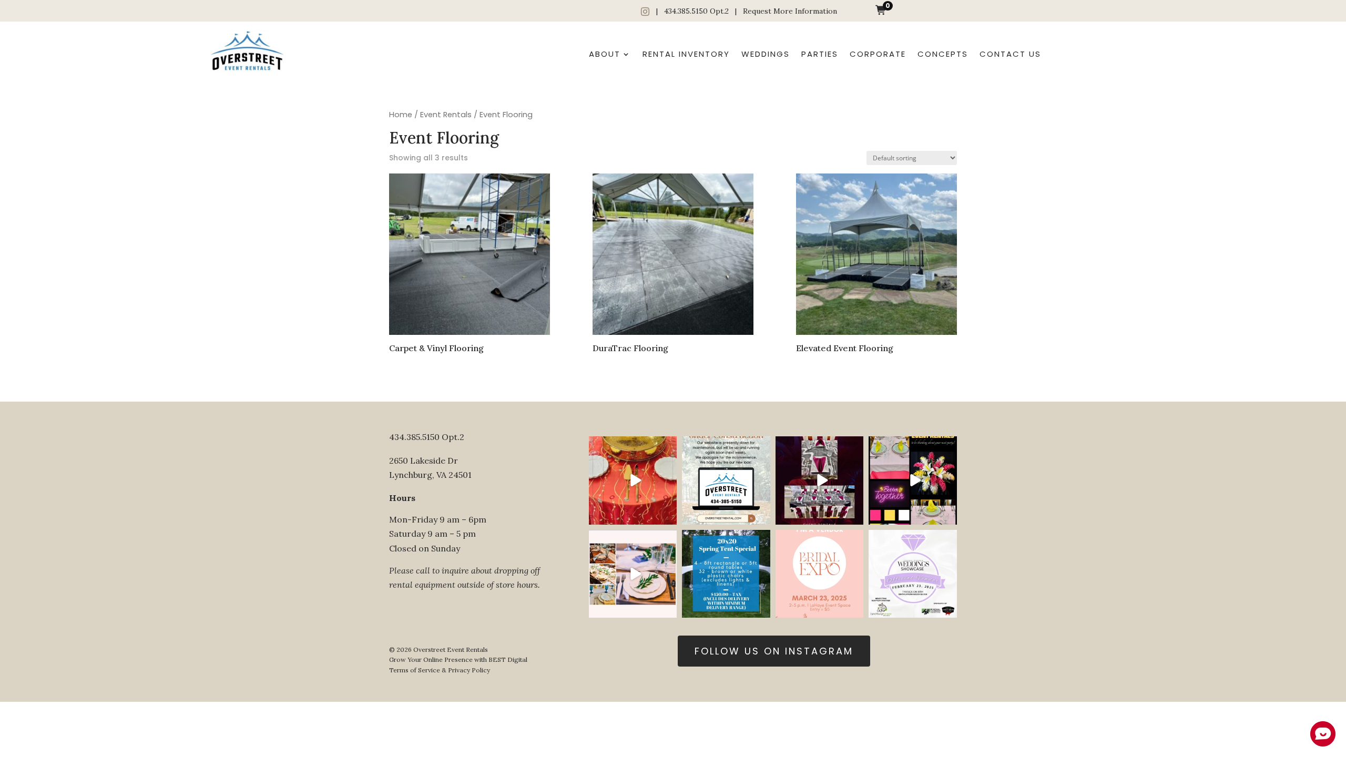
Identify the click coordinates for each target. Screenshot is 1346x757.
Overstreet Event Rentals (450, 649)
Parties (819, 53)
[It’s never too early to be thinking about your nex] (633, 574)
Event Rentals (446, 114)
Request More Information (790, 11)
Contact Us (1010, 53)
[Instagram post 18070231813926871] (726, 480)
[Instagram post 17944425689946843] (820, 574)
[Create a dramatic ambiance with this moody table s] (820, 480)
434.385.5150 (686, 11)
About (604, 53)
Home (400, 114)
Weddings (765, 53)
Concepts (942, 53)
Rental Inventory (686, 53)
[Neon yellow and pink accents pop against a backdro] (913, 480)
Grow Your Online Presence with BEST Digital (458, 659)
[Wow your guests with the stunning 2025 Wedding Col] (633, 480)
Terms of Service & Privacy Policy (439, 670)
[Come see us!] (913, 574)
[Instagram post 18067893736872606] (726, 574)
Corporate (878, 53)
